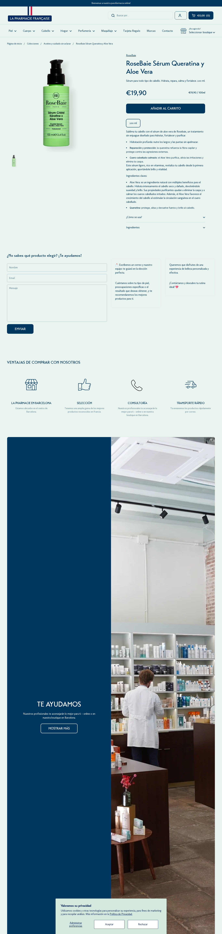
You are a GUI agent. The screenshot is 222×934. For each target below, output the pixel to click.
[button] (197, 31)
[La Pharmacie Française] (29, 15)
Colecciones (33, 43)
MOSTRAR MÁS (59, 728)
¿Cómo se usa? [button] (134, 217)
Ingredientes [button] (133, 227)
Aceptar (109, 924)
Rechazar (143, 924)
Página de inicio (14, 43)
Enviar (20, 329)
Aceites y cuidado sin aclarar (57, 43)
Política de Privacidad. (121, 914)
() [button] (205, 16)
